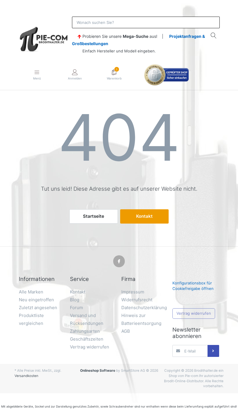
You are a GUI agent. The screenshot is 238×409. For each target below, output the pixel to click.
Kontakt (144, 216)
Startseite (93, 216)
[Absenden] (213, 351)
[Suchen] (213, 35)
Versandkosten (26, 376)
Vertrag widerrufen (193, 313)
